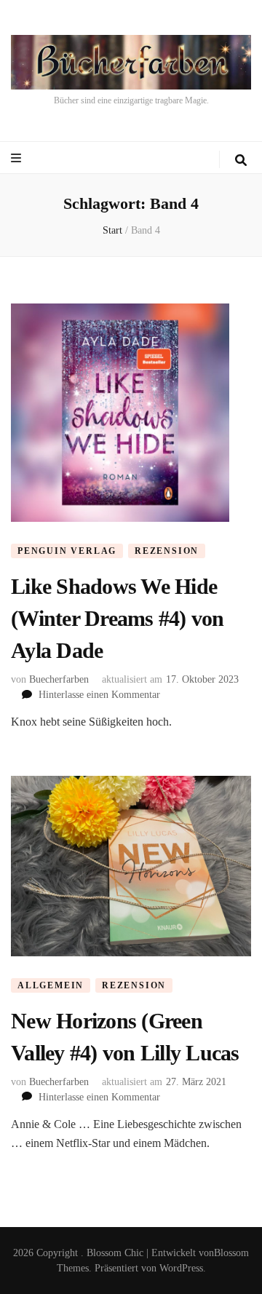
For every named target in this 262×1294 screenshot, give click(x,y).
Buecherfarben (59, 679)
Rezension (167, 551)
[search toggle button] (241, 160)
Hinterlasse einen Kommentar (99, 694)
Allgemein (50, 985)
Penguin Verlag (66, 551)
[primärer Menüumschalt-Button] (18, 158)
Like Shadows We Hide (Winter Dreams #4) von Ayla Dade (117, 618)
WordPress (181, 1268)
